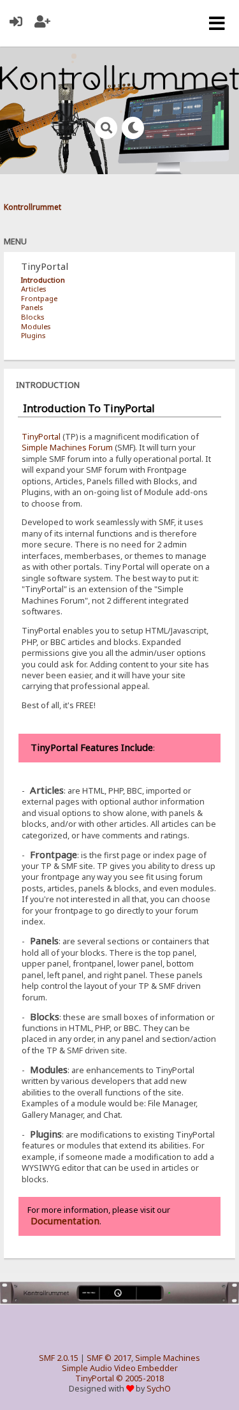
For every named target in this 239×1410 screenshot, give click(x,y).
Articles (33, 288)
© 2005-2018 (140, 1378)
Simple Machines (167, 1358)
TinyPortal (41, 436)
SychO (159, 1388)
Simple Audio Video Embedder (120, 1368)
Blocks (32, 317)
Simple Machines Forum (67, 447)
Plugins (33, 335)
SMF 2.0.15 (58, 1358)
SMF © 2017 (109, 1358)
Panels (32, 307)
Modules (35, 326)
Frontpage (39, 298)
